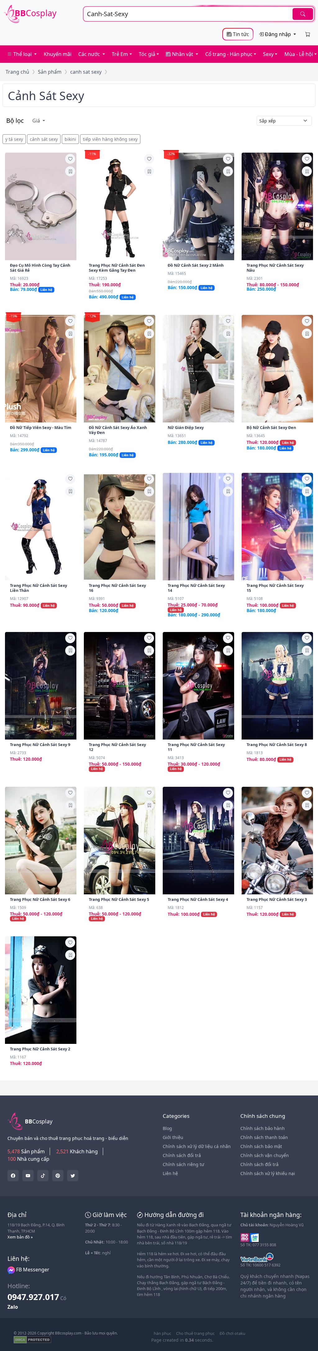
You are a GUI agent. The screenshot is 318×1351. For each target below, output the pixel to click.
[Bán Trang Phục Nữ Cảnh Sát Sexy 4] (198, 840)
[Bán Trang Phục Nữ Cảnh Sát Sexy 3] (277, 840)
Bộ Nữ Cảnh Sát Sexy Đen (271, 427)
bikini (70, 139)
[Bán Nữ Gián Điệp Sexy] (198, 368)
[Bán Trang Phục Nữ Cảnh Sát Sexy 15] (277, 526)
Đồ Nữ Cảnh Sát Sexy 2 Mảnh (196, 265)
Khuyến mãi (57, 54)
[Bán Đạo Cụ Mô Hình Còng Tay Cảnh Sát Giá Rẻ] (40, 206)
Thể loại (22, 54)
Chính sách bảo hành (262, 1128)
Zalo (12, 1306)
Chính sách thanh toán (264, 1137)
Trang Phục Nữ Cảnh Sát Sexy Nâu (275, 268)
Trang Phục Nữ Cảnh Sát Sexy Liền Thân (38, 588)
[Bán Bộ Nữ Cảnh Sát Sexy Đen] (277, 368)
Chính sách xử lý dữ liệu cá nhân (197, 1146)
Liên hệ (170, 1173)
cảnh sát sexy (46, 96)
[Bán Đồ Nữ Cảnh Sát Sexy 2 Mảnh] (198, 206)
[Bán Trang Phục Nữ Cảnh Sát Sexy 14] (198, 526)
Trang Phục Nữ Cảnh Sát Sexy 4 (198, 899)
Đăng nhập (278, 34)
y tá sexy (14, 139)
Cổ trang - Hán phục (228, 54)
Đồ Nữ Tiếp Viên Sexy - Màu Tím (40, 427)
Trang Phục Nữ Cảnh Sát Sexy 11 (196, 747)
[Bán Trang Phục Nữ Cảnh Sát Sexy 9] (40, 686)
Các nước (89, 54)
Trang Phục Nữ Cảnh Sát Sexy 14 (196, 588)
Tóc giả (147, 54)
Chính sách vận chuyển (264, 1155)
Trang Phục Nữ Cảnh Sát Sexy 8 (277, 744)
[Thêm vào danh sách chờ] (70, 159)
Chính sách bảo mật (261, 1146)
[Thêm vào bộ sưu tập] (70, 171)
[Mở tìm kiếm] (199, 14)
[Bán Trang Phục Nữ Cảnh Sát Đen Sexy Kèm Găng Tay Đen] (119, 206)
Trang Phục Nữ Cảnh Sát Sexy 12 (117, 747)
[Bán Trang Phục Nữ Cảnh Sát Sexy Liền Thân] (40, 526)
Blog (167, 1128)
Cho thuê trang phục (195, 1333)
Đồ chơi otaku (232, 1333)
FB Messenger (32, 1269)
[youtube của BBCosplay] (28, 1175)
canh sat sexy (86, 71)
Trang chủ (17, 71)
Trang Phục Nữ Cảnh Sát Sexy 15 (275, 588)
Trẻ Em (120, 54)
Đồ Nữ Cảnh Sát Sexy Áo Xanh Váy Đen (118, 430)
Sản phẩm (49, 71)
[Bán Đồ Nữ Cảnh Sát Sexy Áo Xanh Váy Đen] (119, 368)
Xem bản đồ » (20, 1237)
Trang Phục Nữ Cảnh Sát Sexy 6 (40, 899)
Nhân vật (182, 54)
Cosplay (36, 13)
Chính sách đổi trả (182, 1155)
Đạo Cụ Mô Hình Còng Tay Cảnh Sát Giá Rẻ (40, 268)
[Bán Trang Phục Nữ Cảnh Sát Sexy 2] (40, 990)
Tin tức (240, 34)
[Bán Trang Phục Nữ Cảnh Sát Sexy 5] (119, 840)
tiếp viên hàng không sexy (110, 139)
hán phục (162, 1333)
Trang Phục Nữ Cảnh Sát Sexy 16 (117, 588)
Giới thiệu (173, 1137)
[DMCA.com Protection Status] (32, 1339)
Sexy (268, 54)
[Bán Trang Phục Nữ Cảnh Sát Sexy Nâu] (277, 206)
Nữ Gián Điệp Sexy (186, 427)
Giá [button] (36, 120)
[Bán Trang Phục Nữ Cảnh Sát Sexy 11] (198, 686)
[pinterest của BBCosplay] (57, 1175)
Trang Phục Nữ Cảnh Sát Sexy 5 (119, 899)
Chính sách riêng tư (183, 1164)
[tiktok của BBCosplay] (42, 1175)
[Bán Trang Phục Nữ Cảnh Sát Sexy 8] (277, 686)
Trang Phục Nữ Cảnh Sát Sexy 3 (277, 899)
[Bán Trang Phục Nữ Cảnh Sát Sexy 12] (119, 686)
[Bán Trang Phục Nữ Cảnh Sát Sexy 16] (119, 526)
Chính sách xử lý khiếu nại (267, 1173)
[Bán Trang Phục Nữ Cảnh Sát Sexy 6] (40, 840)
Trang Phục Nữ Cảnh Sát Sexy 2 (40, 1048)
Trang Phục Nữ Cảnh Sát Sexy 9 (40, 744)
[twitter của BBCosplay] (13, 1175)
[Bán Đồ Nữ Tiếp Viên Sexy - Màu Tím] (40, 368)
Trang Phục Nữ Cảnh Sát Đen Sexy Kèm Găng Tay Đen (117, 268)
